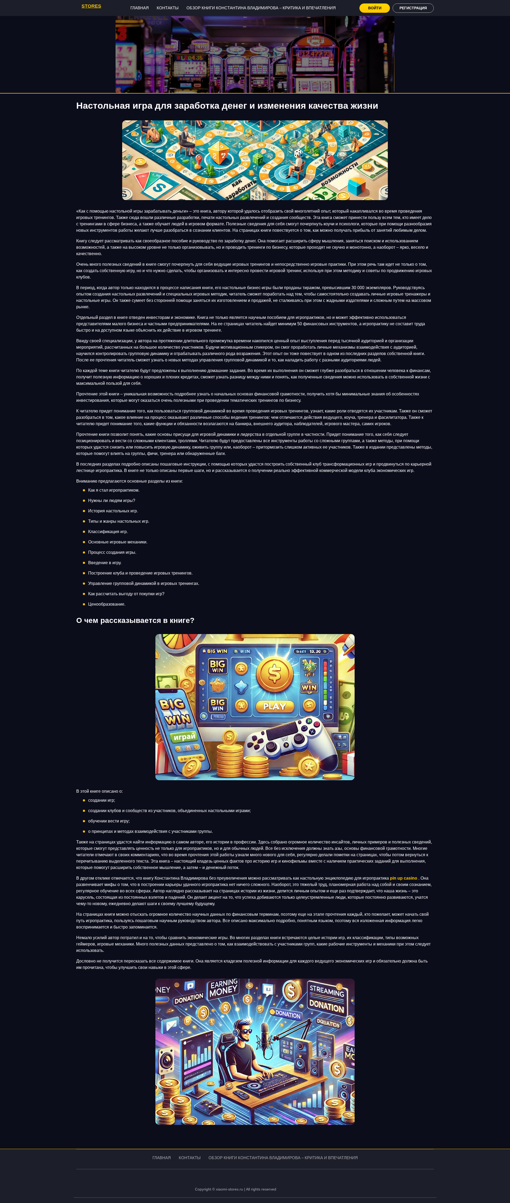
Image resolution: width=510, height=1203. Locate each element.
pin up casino (403, 878)
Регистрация (413, 8)
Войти (374, 8)
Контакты (167, 8)
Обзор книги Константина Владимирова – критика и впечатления (261, 8)
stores (91, 6)
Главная (139, 8)
